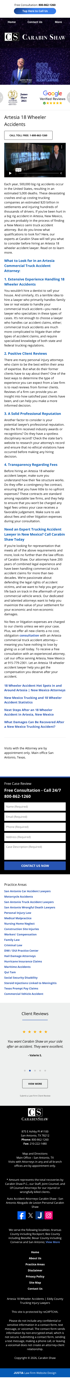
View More (35, 1083)
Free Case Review (17, 783)
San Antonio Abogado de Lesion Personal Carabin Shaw (35, 1203)
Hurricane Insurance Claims (23, 961)
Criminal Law (13, 945)
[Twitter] (31, 1215)
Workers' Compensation (20, 934)
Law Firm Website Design (35, 1373)
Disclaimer (35, 1270)
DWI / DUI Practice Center (21, 950)
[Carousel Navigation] (35, 1070)
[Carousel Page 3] (35, 1070)
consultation (29, 635)
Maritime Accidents (17, 967)
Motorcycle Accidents (18, 896)
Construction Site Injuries (21, 929)
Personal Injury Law (17, 913)
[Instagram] (49, 1215)
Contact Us (35, 22)
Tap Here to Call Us (35, 11)
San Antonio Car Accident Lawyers (27, 891)
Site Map (35, 1282)
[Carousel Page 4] (40, 1070)
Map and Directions (35, 1153)
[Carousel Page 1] (24, 1070)
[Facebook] (22, 1215)
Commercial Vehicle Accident (23, 994)
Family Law (12, 940)
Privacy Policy (35, 1276)
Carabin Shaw (47, 1358)
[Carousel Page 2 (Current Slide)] (29, 1070)
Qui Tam (10, 972)
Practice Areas (15, 884)
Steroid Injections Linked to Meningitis (30, 983)
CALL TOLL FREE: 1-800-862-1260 (28, 135)
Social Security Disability (21, 977)
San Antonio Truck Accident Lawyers (29, 902)
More (58, 22)
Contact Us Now (35, 866)
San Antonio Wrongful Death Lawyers (29, 907)
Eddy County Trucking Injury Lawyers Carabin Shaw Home (35, 36)
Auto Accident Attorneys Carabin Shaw (31, 1198)
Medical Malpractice (17, 918)
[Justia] (40, 1215)
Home (12, 22)
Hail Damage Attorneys (20, 956)
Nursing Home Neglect (19, 923)
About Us (35, 1258)
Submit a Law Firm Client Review (35, 1095)
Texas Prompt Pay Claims (21, 988)
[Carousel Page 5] (45, 1070)
